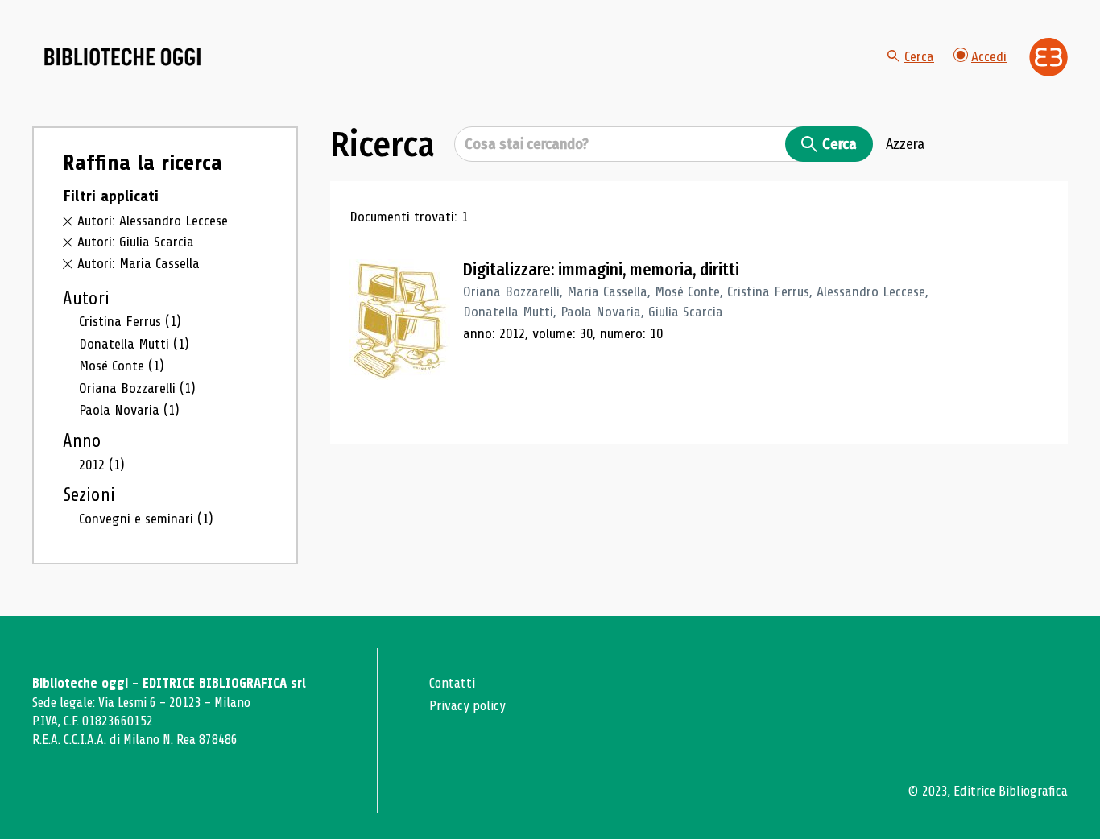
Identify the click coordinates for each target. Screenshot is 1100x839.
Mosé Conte (121, 366)
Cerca (919, 56)
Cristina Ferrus (130, 321)
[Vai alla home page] (122, 57)
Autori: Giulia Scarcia (135, 242)
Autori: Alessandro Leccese (152, 221)
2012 (102, 465)
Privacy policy (467, 705)
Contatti (452, 683)
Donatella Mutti (134, 344)
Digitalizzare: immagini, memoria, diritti (601, 269)
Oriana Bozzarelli (137, 388)
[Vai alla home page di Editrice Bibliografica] (1048, 57)
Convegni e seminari (146, 518)
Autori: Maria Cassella (138, 263)
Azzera (905, 144)
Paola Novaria (129, 410)
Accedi (989, 56)
